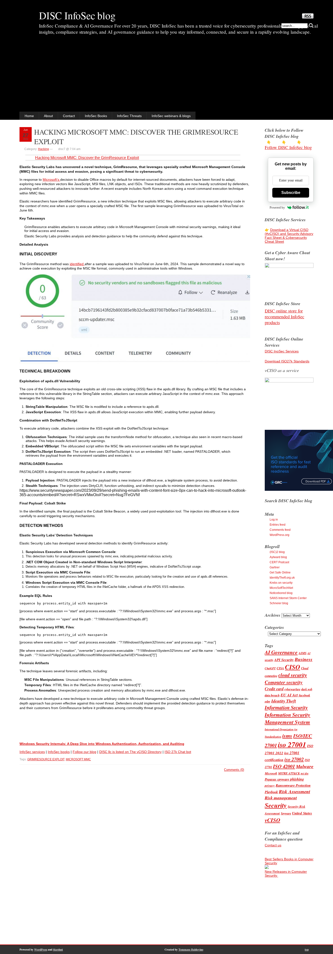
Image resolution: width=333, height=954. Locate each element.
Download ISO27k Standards (287, 361)
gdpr (267, 701)
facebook (304, 695)
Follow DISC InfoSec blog (288, 147)
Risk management (281, 798)
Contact (69, 116)
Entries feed (277, 524)
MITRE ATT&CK (289, 773)
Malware (304, 766)
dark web (306, 689)
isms (287, 735)
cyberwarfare (292, 689)
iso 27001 (292, 744)
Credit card (274, 689)
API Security (284, 659)
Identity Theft (283, 701)
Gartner (275, 567)
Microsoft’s (51, 179)
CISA (280, 668)
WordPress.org (279, 535)
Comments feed (280, 530)
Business (304, 659)
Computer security (284, 682)
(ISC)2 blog (277, 552)
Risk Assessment (294, 791)
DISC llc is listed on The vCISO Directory (130, 752)
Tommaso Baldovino (190, 949)
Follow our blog (84, 752)
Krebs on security (281, 582)
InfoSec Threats (129, 116)
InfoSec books (59, 752)
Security (276, 805)
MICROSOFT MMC (78, 759)
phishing (297, 779)
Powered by (277, 207)
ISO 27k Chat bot (178, 752)
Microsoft (271, 773)
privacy (270, 785)
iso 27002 (294, 759)
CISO (292, 667)
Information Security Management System (287, 718)
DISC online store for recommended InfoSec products (284, 316)
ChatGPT (270, 668)
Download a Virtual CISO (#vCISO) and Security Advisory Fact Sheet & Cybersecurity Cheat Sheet (289, 235)
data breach (272, 695)
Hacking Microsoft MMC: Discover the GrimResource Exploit (87, 158)
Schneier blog (279, 603)
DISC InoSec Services (282, 351)
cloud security (292, 675)
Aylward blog (278, 557)
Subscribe (290, 193)
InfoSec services (32, 752)
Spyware (286, 813)
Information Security (286, 707)
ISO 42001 (284, 766)
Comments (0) (234, 770)
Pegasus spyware (277, 779)
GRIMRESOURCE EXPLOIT (45, 759)
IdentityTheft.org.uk (282, 577)
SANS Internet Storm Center (288, 598)
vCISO (272, 820)
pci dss (304, 773)
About (48, 116)
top (307, 949)
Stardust (58, 949)
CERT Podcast (279, 562)
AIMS (302, 653)
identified (77, 264)
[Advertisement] (166, 75)
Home (29, 116)
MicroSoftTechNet (281, 588)
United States (302, 813)
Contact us (273, 845)
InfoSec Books (96, 116)
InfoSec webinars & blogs (171, 116)
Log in (274, 519)
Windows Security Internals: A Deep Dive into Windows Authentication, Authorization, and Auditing (102, 744)
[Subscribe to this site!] (307, 17)
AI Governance (281, 652)
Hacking (43, 149)
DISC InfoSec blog (77, 15)
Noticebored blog (281, 593)
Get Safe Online (280, 572)
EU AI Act (289, 695)
